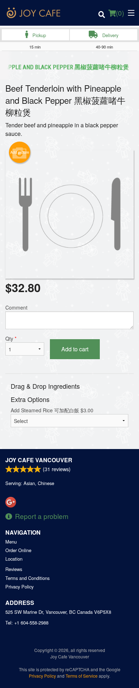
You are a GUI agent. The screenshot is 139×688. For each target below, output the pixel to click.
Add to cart (74, 349)
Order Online (18, 550)
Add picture (19, 152)
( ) (120, 12)
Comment (16, 307)
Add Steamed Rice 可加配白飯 (52, 410)
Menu (11, 541)
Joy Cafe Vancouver (38, 460)
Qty (10, 338)
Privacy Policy (19, 586)
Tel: (26, 622)
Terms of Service (82, 676)
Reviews (13, 569)
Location (13, 558)
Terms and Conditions (27, 578)
